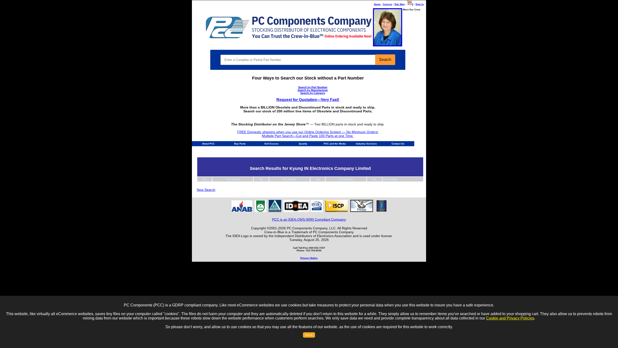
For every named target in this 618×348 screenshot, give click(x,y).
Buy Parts (240, 143)
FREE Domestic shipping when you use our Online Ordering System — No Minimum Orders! (307, 132)
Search (385, 60)
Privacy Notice (309, 258)
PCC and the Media (335, 143)
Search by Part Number (312, 87)
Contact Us (398, 143)
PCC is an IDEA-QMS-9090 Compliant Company (309, 219)
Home (377, 4)
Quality (303, 143)
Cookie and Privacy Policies (510, 318)
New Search (206, 190)
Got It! (309, 335)
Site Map (399, 4)
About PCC (208, 143)
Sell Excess (271, 143)
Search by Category (312, 93)
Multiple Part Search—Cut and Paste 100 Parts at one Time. (308, 136)
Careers (387, 4)
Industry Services (366, 143)
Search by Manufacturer (313, 90)
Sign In (419, 4)
